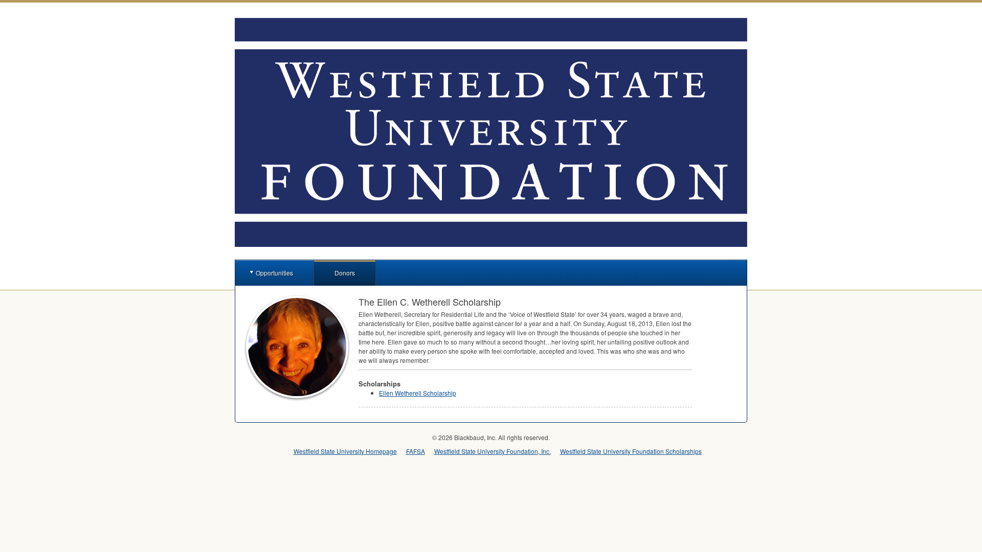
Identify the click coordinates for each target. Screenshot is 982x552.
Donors (344, 272)
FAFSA (415, 451)
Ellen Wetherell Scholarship (417, 392)
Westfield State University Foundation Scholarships (631, 451)
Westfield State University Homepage (345, 451)
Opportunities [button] (274, 272)
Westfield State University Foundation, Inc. (492, 451)
